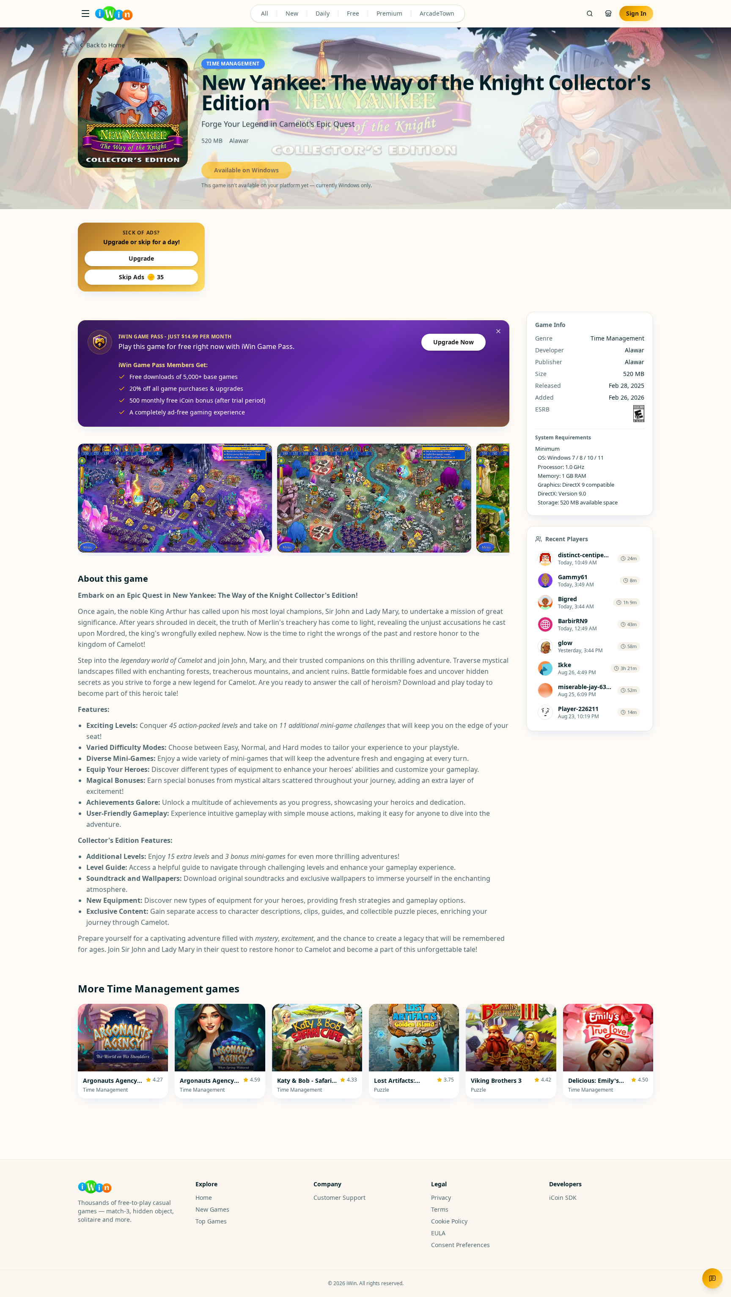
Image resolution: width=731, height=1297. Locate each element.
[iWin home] (114, 13)
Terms (439, 1209)
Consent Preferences (460, 1245)
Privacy (441, 1197)
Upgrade (141, 258)
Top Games (211, 1221)
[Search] (589, 13)
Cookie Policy (449, 1221)
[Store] (608, 13)
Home (203, 1197)
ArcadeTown (437, 13)
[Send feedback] (712, 1278)
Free (353, 13)
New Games (212, 1209)
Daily (323, 13)
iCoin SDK (563, 1197)
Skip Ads (141, 277)
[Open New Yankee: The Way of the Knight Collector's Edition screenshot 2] (374, 498)
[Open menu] (85, 13)
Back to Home (105, 45)
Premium (389, 13)
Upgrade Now (453, 342)
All (264, 13)
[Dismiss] (498, 331)
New (292, 13)
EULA (438, 1233)
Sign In (636, 13)
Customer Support (339, 1197)
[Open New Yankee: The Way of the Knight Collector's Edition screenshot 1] (175, 498)
